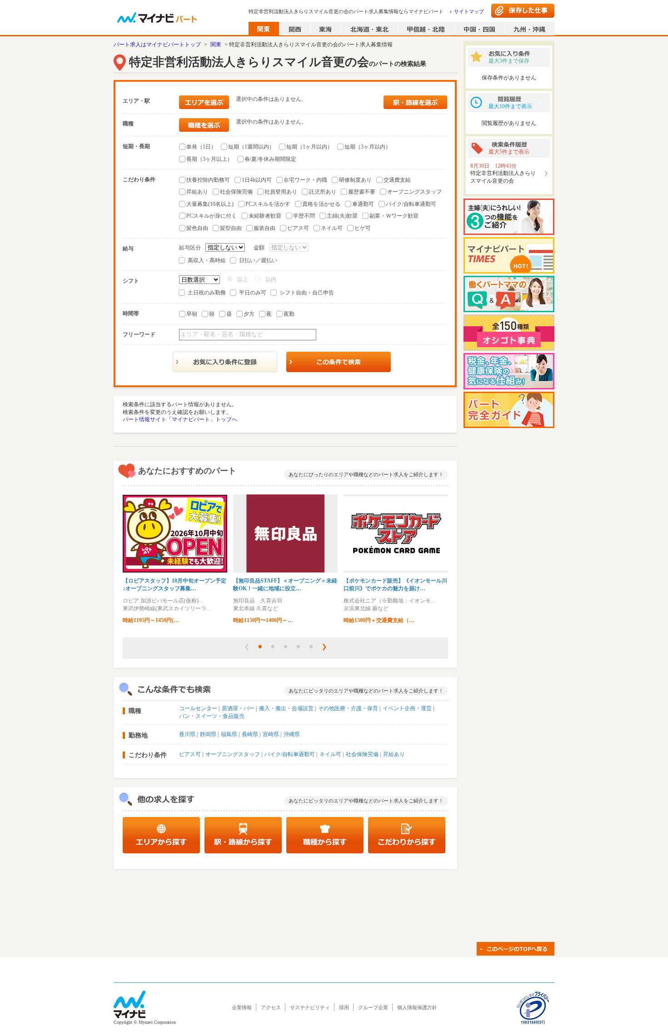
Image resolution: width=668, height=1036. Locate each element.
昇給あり (197, 192)
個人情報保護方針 (417, 1007)
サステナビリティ (310, 1007)
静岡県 (208, 734)
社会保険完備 (236, 192)
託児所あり (322, 192)
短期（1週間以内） (251, 147)
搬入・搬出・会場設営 (286, 708)
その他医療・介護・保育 (348, 708)
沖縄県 (292, 734)
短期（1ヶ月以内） (309, 147)
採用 (344, 1007)
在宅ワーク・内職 (305, 180)
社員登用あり (280, 192)
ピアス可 (298, 228)
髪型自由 (231, 228)
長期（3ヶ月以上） (209, 159)
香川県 (187, 734)
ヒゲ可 (362, 228)
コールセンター (198, 708)
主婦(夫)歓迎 (342, 216)
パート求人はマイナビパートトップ (157, 44)
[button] (246, 647)
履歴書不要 (361, 192)
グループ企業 (373, 1007)
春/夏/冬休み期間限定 (270, 159)
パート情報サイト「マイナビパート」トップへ (180, 419)
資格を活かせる (321, 204)
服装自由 (264, 228)
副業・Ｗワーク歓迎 (394, 216)
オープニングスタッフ (414, 192)
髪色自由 (197, 228)
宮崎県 (271, 734)
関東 (215, 44)
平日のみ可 (252, 292)
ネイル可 (332, 228)
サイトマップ (469, 11)
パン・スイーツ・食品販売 (211, 716)
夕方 (249, 314)
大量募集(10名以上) (210, 204)
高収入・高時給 (207, 260)
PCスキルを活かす (267, 204)
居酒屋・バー (238, 708)
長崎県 (250, 734)
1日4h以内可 (257, 180)
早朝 (191, 314)
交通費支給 (397, 180)
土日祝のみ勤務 (207, 292)
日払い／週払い (258, 260)
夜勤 (289, 314)
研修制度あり (355, 180)
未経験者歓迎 (265, 216)
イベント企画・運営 (407, 708)
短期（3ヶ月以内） (367, 147)
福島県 (229, 734)
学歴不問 (304, 216)
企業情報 (242, 1007)
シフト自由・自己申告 (306, 292)
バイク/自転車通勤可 (411, 204)
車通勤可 (363, 204)
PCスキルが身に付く (211, 216)
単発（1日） (201, 147)
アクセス (271, 1007)
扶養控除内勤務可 (208, 180)
